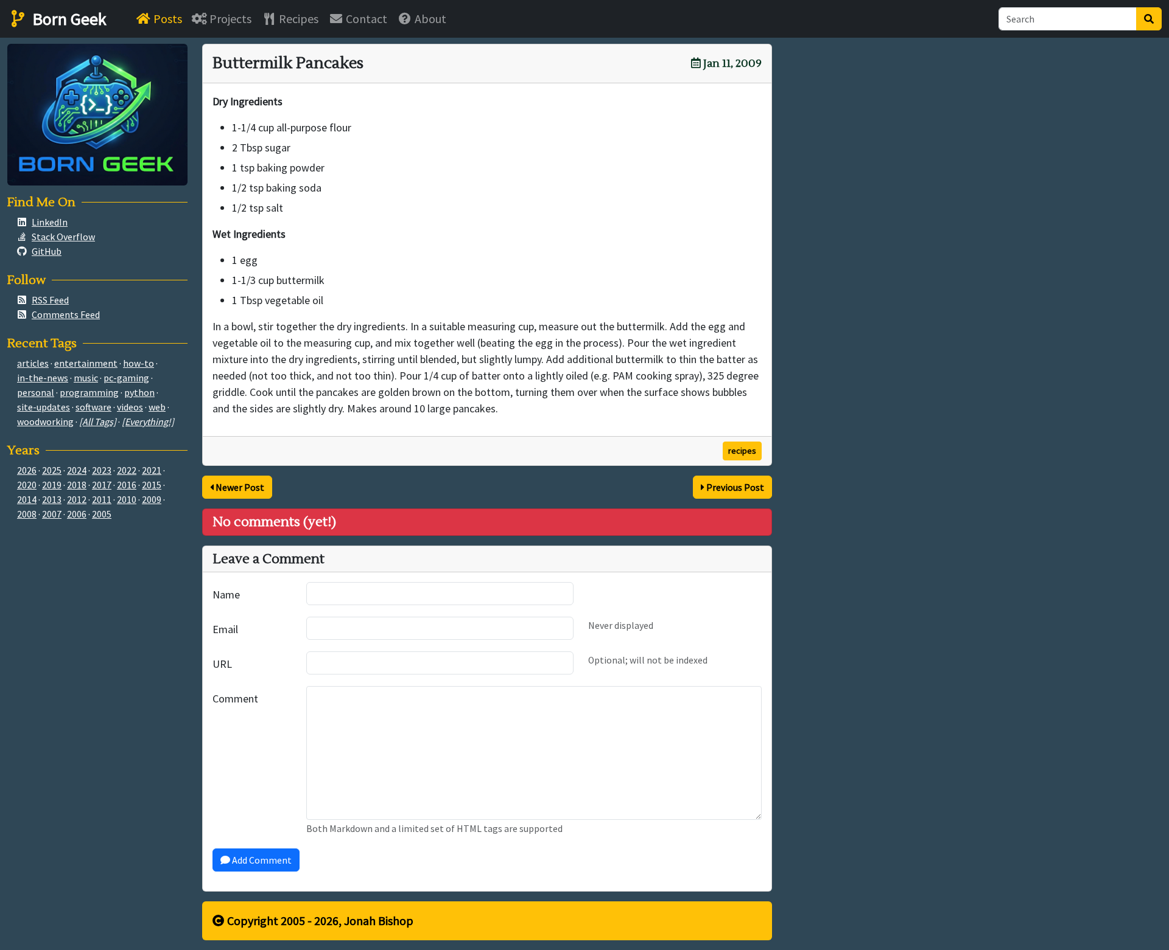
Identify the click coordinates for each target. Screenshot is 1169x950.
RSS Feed (50, 300)
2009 (151, 499)
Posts (166, 18)
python (139, 392)
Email (225, 629)
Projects (229, 18)
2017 (101, 485)
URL (222, 664)
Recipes (297, 18)
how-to (138, 363)
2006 (76, 514)
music (86, 378)
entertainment (86, 363)
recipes (742, 450)
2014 (27, 499)
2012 (76, 499)
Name (226, 595)
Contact (365, 18)
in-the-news (42, 378)
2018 (76, 485)
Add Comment (261, 860)
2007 (51, 514)
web (157, 407)
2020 (27, 485)
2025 (51, 470)
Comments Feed (66, 314)
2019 (51, 485)
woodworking (45, 421)
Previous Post (734, 487)
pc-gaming (126, 378)
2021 (151, 470)
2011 (101, 499)
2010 (126, 499)
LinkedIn (50, 222)
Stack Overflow (63, 237)
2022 (126, 470)
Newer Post (239, 487)
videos (130, 407)
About (429, 18)
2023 (101, 470)
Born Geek (68, 19)
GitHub (46, 251)
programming (89, 392)
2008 (27, 514)
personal (35, 392)
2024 (76, 470)
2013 (51, 499)
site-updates (43, 407)
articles (33, 363)
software (93, 407)
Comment (235, 699)
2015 (151, 485)
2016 (126, 485)
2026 (27, 470)
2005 (101, 514)
